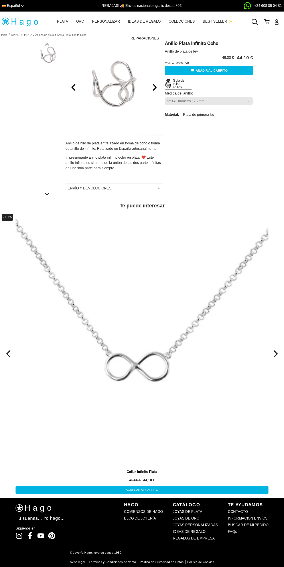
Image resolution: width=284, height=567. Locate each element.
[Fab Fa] (51, 535)
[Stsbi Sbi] (19, 535)
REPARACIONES (144, 38)
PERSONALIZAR (106, 21)
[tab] (62, 21)
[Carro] (267, 22)
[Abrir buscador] (255, 22)
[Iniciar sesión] (276, 22)
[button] (36, 6)
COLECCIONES (182, 21)
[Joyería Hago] (20, 22)
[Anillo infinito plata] (114, 87)
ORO (80, 21)
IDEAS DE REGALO (144, 21)
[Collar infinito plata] (142, 338)
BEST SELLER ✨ (218, 21)
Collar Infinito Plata (142, 472)
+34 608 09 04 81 (268, 6)
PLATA (62, 21)
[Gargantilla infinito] (50, 262)
